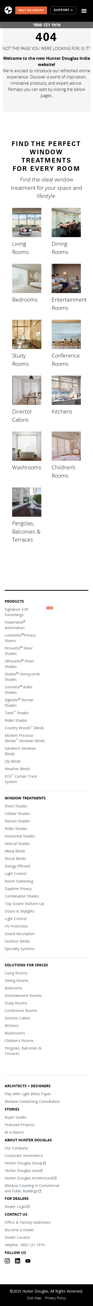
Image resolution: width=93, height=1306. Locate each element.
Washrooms (26, 467)
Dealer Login (15, 1206)
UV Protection (16, 926)
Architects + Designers (28, 1085)
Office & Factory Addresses (28, 1222)
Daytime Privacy (18, 888)
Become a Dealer (19, 1229)
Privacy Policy (55, 1297)
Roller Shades (16, 720)
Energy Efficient (17, 866)
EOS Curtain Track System (21, 779)
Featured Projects (20, 1124)
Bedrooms (25, 299)
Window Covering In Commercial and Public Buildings (32, 1188)
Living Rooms (20, 248)
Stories (12, 1109)
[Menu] (84, 11)
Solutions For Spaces (26, 964)
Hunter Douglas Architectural (29, 1178)
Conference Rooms (66, 359)
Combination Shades (22, 896)
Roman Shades (17, 821)
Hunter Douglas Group (23, 1163)
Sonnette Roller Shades (19, 689)
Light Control (15, 873)
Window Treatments (25, 798)
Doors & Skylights (20, 911)
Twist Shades (17, 712)
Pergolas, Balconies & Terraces (26, 531)
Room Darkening (19, 881)
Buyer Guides (16, 1117)
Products (14, 601)
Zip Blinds (13, 761)
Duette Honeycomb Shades (22, 676)
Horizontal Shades (20, 836)
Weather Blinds (17, 768)
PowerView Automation (15, 624)
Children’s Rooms (63, 471)
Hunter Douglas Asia (22, 1170)
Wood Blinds (15, 858)
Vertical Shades (17, 843)
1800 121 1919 (46, 25)
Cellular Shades (17, 813)
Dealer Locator (17, 1237)
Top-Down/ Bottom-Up (24, 903)
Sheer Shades (16, 806)
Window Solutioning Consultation (32, 1101)
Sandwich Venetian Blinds (20, 751)
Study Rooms (20, 359)
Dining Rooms (60, 248)
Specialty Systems (20, 948)
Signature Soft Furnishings (16, 612)
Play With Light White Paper (28, 1093)
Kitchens (62, 411)
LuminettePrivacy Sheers (20, 637)
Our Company (16, 1148)
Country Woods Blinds (24, 727)
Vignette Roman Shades (19, 702)
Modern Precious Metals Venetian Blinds (25, 738)
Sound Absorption (20, 933)
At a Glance (14, 1132)
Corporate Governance (24, 1155)
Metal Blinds (15, 851)
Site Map (34, 1297)
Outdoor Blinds (17, 941)
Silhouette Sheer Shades (19, 663)
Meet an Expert (31, 10)
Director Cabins (22, 415)
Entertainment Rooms (69, 303)
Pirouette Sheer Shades (19, 650)
